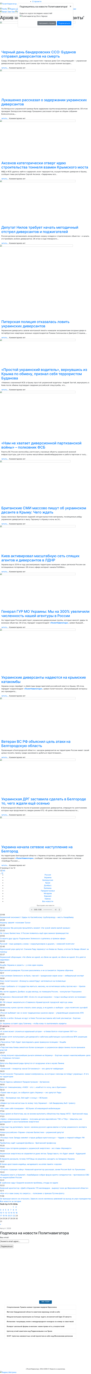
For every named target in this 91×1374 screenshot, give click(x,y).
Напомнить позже (47, 23)
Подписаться (64, 23)
